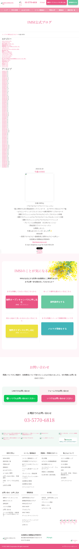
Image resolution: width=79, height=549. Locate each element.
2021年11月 (4, 130)
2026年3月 (4, 76)
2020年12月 (4, 145)
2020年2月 (4, 158)
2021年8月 (4, 134)
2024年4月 (4, 91)
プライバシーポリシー (70, 546)
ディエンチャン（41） (7, 55)
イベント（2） (5, 66)
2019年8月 (4, 166)
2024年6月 (4, 88)
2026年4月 (4, 75)
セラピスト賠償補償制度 (49, 461)
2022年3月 (4, 125)
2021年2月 (4, 142)
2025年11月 (4, 77)
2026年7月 (4, 71)
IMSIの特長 (6, 458)
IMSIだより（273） (6, 59)
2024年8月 (4, 85)
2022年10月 (4, 115)
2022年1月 (4, 127)
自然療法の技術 (27, 484)
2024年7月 (4, 87)
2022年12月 (4, 112)
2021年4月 (4, 139)
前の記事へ (40, 250)
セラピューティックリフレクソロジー (30, 520)
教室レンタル (46, 505)
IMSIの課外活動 (65, 467)
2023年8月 (4, 102)
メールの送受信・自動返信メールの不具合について (11, 514)
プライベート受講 (47, 502)
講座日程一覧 (7, 461)
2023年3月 (4, 108)
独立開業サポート (47, 464)
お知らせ (25, 524)
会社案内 (63, 478)
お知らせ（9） (5, 62)
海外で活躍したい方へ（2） (8, 43)
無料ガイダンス (7, 500)
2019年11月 (4, 162)
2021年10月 (4, 131)
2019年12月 (4, 161)
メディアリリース (66, 480)
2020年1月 (4, 160)
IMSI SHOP (25, 506)
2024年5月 (4, 90)
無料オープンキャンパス (56, 2)
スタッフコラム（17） (7, 41)
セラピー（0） (5, 65)
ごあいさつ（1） (5, 47)
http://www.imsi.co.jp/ (39, 242)
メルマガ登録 (7, 506)
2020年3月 (4, 157)
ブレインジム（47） (6, 57)
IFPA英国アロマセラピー (29, 461)
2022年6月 (4, 121)
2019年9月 (4, 165)
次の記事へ (39, 252)
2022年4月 (4, 123)
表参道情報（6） (5, 61)
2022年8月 (4, 118)
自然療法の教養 (27, 481)
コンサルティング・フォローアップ (50, 468)
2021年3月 (4, 141)
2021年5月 (4, 138)
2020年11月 (4, 146)
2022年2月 (4, 126)
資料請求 (73, 2)
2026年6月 (4, 72)
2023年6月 (4, 104)
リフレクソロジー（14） (7, 54)
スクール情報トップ (67, 458)
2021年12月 (4, 129)
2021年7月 (4, 135)
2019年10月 (4, 164)
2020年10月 (4, 147)
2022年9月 (4, 116)
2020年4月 (4, 156)
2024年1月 (4, 95)
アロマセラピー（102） (7, 53)
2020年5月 (4, 154)
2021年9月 (4, 133)
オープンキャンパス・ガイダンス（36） (10, 49)
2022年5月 (4, 122)
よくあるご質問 (7, 473)
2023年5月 (4, 106)
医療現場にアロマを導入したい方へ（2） (11, 46)
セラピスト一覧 (46, 508)
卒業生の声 (6, 464)
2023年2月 (4, 110)
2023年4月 (4, 107)
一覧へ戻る (40, 251)
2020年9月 (4, 149)
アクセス (42, 2)
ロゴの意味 (64, 464)
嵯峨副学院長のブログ (29, 500)
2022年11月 (4, 114)
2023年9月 (4, 100)
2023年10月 (4, 99)
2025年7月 (4, 80)
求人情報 (44, 458)
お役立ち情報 (7, 485)
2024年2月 (4, 94)
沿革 (62, 470)
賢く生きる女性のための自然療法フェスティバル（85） (14, 58)
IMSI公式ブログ (27, 503)
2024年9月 (4, 84)
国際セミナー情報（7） (7, 51)
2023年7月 (4, 103)
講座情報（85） (5, 50)
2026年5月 (4, 73)
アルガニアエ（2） (6, 42)
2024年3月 (4, 92)
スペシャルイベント (28, 487)
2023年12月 (4, 96)
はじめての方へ (7, 470)
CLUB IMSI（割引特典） (49, 475)
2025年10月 (4, 79)
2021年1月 (4, 143)
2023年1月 (4, 111)
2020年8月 (4, 150)
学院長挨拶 (64, 461)
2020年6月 (4, 153)
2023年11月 (4, 98)
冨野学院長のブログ (28, 497)
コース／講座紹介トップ (29, 458)
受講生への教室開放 (48, 472)
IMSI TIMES (26, 512)
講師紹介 (5, 467)
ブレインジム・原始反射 (29, 473)
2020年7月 (4, 152)
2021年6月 (4, 137)
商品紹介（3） (5, 64)
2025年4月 (4, 81)
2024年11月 (4, 83)
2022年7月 (4, 119)
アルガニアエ (26, 509)
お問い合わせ (7, 509)
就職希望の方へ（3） (6, 45)
